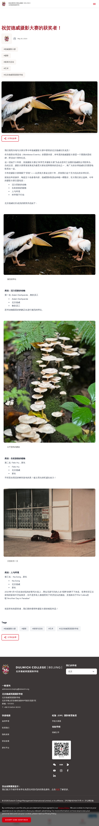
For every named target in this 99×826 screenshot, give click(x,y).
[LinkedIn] (54, 775)
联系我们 (5, 728)
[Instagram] (61, 770)
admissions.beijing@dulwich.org (15, 689)
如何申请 (5, 721)
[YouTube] (54, 770)
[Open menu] (94, 4)
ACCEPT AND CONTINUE (16, 820)
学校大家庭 (56, 721)
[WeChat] (54, 764)
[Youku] (67, 764)
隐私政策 (5, 734)
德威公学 (55, 732)
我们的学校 (71, 665)
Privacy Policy (63, 808)
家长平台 (5, 748)
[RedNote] (61, 764)
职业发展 (5, 741)
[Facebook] (67, 770)
